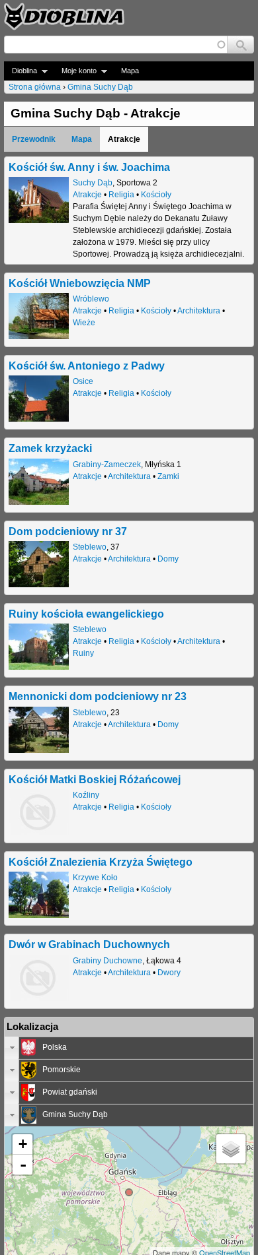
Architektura (198, 310)
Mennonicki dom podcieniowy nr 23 (98, 696)
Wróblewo (91, 299)
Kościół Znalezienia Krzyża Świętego (101, 862)
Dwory (169, 972)
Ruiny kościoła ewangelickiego (86, 614)
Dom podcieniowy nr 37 (68, 531)
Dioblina (20, 71)
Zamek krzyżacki (50, 448)
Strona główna (35, 87)
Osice (83, 381)
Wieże (84, 322)
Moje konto (75, 71)
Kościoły (156, 194)
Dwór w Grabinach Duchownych (89, 944)
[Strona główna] (64, 16)
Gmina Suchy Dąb (100, 87)
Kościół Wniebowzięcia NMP (80, 283)
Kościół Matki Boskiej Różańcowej (95, 779)
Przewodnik (34, 139)
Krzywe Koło (95, 877)
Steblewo (90, 547)
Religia (121, 194)
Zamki (168, 476)
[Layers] (230, 1148)
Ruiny (83, 653)
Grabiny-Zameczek (107, 464)
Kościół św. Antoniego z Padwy (87, 365)
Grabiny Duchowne (107, 960)
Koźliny (86, 795)
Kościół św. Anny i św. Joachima (89, 167)
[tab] (129, 1048)
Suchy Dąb (92, 182)
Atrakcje (87, 194)
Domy (168, 558)
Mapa (130, 71)
